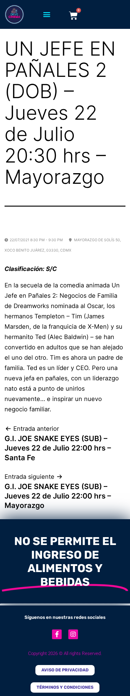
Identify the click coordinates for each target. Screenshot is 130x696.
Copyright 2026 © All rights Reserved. (65, 653)
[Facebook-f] (57, 634)
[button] (47, 14)
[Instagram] (73, 634)
